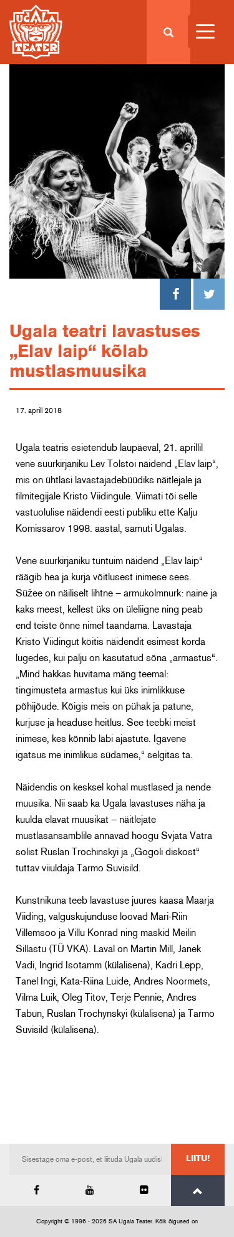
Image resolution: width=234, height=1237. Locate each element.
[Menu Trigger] (205, 31)
